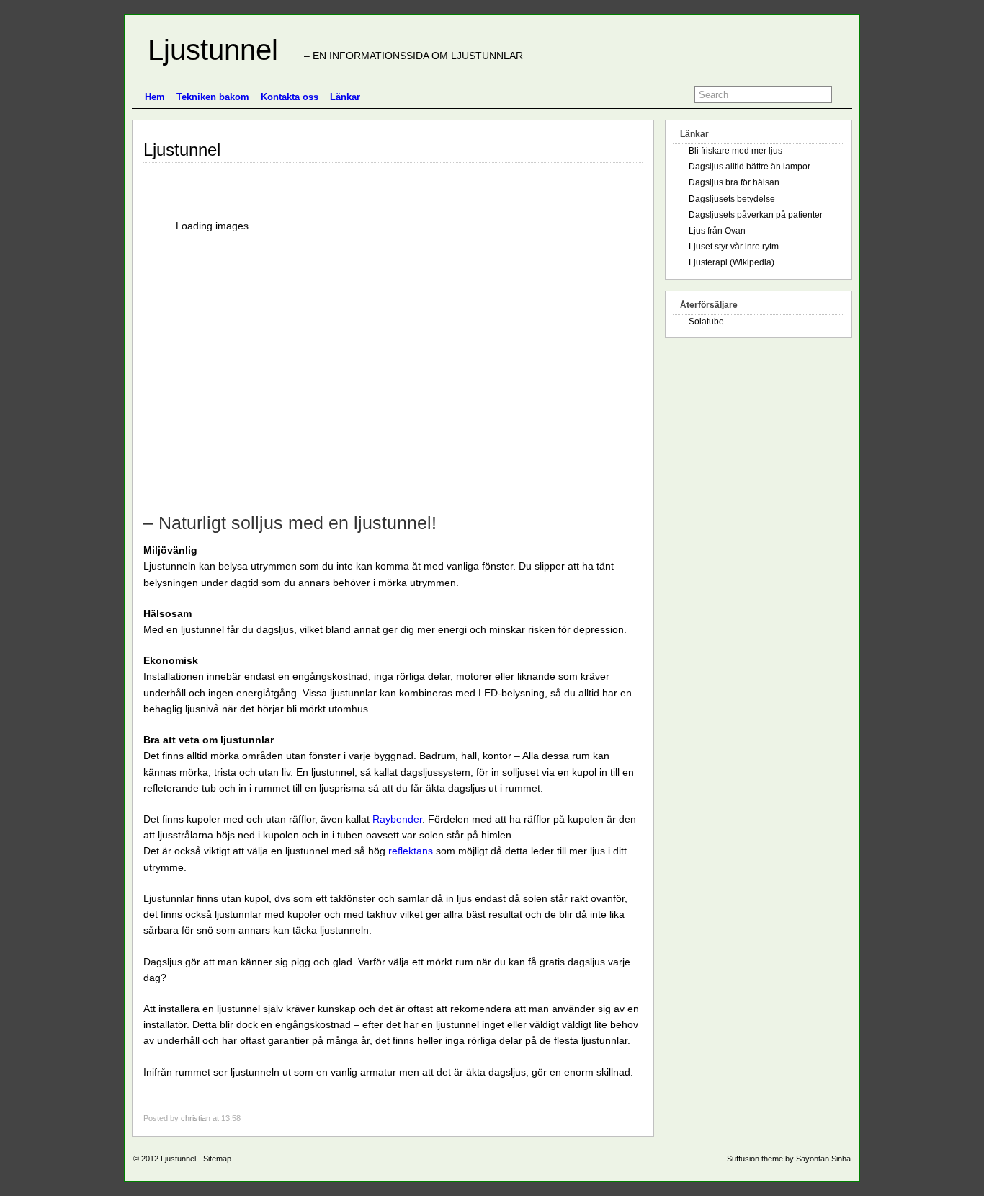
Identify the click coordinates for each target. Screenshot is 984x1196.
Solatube (706, 321)
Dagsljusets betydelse (732, 199)
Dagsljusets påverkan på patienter (756, 215)
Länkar (345, 97)
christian (195, 1118)
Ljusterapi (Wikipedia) (731, 262)
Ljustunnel (205, 50)
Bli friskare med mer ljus (735, 151)
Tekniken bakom (212, 97)
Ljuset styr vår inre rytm (734, 247)
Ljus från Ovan (717, 231)
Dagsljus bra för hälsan (734, 182)
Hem (155, 97)
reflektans (410, 850)
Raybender (397, 819)
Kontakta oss (289, 97)
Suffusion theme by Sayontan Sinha (789, 1158)
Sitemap (217, 1158)
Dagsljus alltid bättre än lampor (749, 166)
